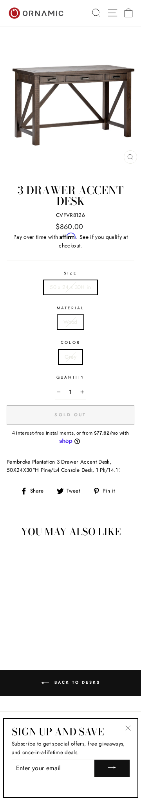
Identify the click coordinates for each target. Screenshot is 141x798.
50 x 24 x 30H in (70, 287)
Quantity (70, 377)
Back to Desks (76, 682)
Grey (70, 357)
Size (70, 273)
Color (70, 342)
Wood (70, 322)
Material (70, 308)
